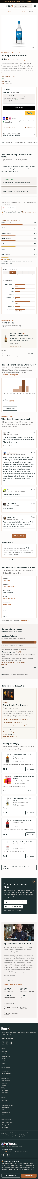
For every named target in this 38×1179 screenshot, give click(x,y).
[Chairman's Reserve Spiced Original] (7, 758)
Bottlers (3, 1085)
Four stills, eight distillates (12, 722)
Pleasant (11, 60)
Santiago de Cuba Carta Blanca (24, 842)
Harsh (3, 249)
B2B (2, 1110)
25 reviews (22, 783)
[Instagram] (7, 1043)
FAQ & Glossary (6, 1073)
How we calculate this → (8, 560)
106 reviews (23, 761)
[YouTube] (11, 1043)
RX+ (2, 1115)
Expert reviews (5, 1076)
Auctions (3, 1058)
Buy (3, 142)
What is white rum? (10, 736)
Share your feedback (7, 1125)
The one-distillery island (11, 732)
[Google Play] (8, 1155)
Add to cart (19, 107)
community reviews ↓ (24, 60)
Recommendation (20, 142)
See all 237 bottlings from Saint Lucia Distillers (19, 867)
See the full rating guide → (10, 375)
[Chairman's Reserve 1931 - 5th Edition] (7, 780)
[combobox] (23, 6)
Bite (5, 254)
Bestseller (4, 1053)
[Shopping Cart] (35, 6)
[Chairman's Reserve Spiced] (7, 823)
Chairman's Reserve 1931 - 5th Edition (23, 777)
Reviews (3, 1102)
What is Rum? (5, 1071)
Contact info (4, 1127)
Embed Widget (5, 1112)
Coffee (6, 233)
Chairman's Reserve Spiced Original (22, 756)
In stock (8, 102)
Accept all (28, 1175)
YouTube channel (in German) (14, 984)
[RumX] (9, 6)
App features (5, 1107)
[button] (19, 32)
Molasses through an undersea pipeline (16, 725)
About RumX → (11, 980)
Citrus (6, 222)
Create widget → (24, 620)
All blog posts (5, 1078)
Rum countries (5, 1080)
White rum (5, 52)
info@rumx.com (7, 1038)
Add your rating (10, 408)
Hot (5, 244)
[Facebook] (3, 1043)
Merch (3, 1063)
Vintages (4, 1088)
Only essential (11, 1175)
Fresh (6, 238)
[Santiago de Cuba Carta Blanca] (7, 845)
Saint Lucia (6, 580)
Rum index (4, 1090)
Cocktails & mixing (8, 208)
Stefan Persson (12, 452)
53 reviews (22, 805)
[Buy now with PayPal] (30, 113)
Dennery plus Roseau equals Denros (15, 719)
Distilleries (4, 1083)
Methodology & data (7, 1105)
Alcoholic (7, 228)
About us (4, 1100)
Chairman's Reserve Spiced (22, 820)
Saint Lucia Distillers (9, 586)
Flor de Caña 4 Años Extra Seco (22, 799)
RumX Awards (5, 1061)
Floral (20, 310)
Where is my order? (7, 1122)
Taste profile (9, 142)
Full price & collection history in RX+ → (13, 662)
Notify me (31, 791)
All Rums (4, 1051)
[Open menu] (3, 6)
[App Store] (3, 1155)
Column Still (7, 604)
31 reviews (22, 827)
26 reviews (22, 848)
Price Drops (4, 1092)
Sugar (16, 285)
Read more (4, 72)
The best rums (5, 1056)
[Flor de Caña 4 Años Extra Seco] (7, 801)
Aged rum (13, 598)
